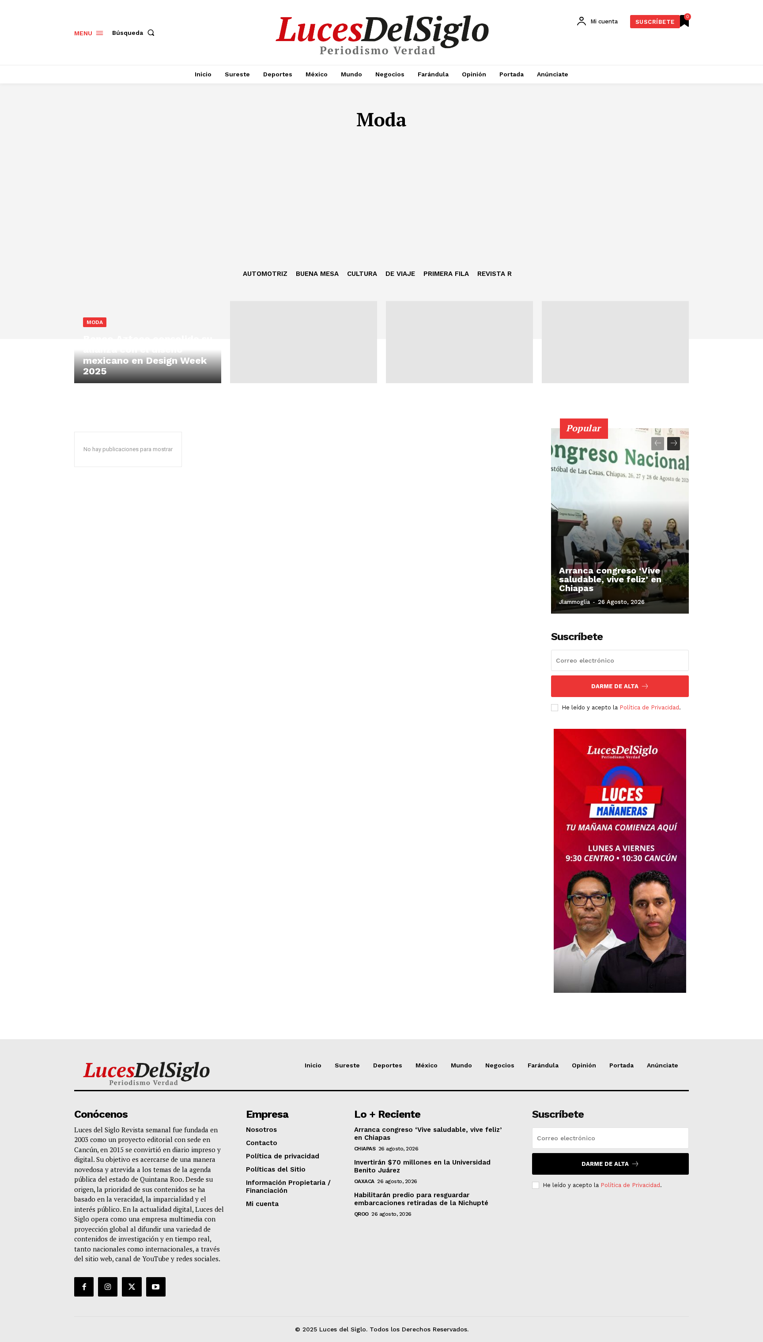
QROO (361, 1214)
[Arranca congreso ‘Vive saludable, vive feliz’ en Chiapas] (620, 521)
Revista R (494, 274)
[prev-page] (657, 443)
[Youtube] (156, 1287)
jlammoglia (574, 602)
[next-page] (673, 443)
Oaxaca (364, 1181)
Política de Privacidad (649, 707)
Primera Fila (446, 274)
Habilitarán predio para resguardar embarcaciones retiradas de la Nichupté (421, 1199)
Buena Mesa (317, 274)
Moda (95, 322)
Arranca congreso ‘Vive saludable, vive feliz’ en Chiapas (610, 579)
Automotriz (265, 274)
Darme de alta (614, 686)
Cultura (362, 274)
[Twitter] (131, 1287)
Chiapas (365, 1149)
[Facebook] (84, 1287)
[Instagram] (107, 1287)
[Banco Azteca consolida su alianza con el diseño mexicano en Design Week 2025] (147, 342)
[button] (135, 32)
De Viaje (400, 274)
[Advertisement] (381, 203)
